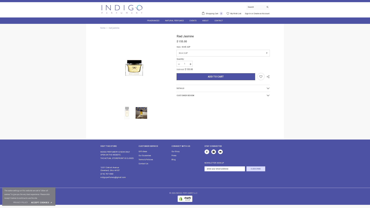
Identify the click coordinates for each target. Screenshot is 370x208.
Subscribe (256, 169)
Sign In (248, 13)
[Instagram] (213, 152)
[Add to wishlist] (260, 76)
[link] (20, 202)
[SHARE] (267, 76)
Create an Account (262, 13)
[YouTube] (220, 152)
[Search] (258, 7)
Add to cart (216, 76)
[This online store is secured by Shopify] (185, 199)
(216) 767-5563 (106, 174)
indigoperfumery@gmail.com (113, 177)
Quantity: (180, 59)
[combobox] (255, 7)
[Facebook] (207, 152)
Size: (183, 47)
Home (102, 28)
